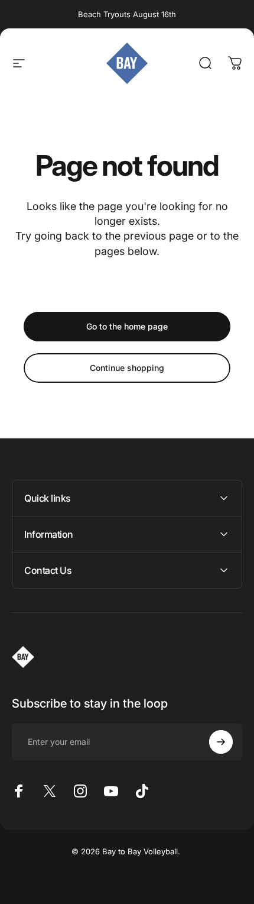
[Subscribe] (221, 742)
